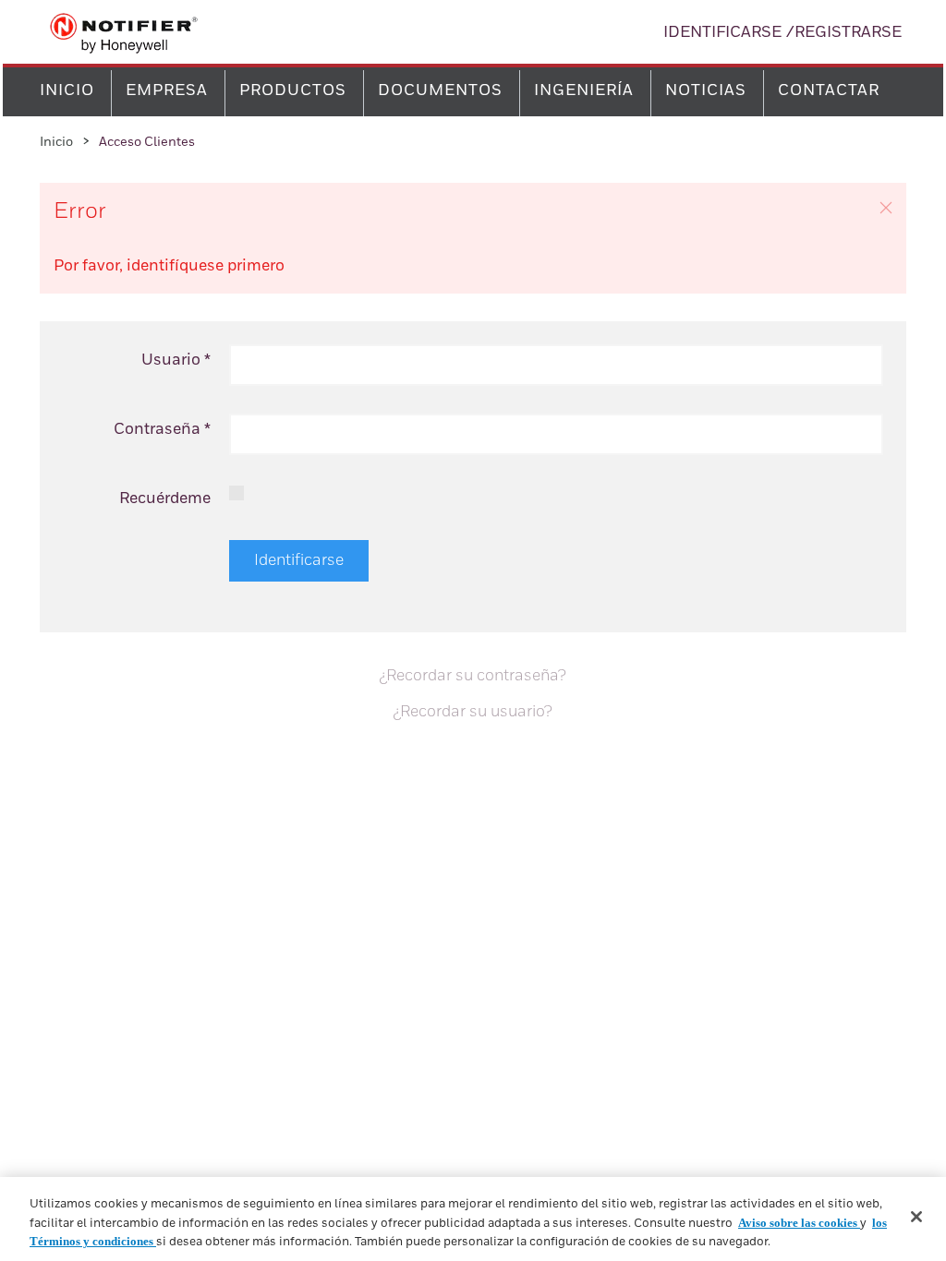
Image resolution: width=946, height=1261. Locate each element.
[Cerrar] (916, 1216)
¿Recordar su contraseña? (473, 676)
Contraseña (162, 430)
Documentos (440, 91)
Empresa (167, 91)
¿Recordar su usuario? (473, 712)
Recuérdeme (165, 499)
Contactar (828, 91)
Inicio (67, 91)
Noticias (705, 91)
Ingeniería (584, 91)
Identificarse (299, 561)
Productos (292, 91)
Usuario (176, 360)
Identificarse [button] (722, 33)
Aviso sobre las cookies (799, 1223)
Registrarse (848, 33)
